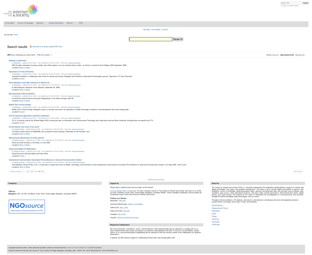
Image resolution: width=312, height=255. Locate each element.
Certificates (216, 224)
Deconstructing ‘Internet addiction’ (22, 94)
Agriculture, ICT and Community (21, 72)
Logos (214, 213)
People (214, 216)
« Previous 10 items (15, 171)
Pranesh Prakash (19, 129)
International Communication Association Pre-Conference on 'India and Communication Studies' (45, 160)
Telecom (70, 23)
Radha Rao (17, 63)
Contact (165, 29)
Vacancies (215, 219)
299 (42, 171)
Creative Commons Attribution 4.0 (77, 248)
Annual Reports (217, 205)
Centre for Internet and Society (128, 218)
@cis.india (122, 214)
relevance (275, 55)
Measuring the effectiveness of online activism (26, 138)
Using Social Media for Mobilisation (22, 149)
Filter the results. (43, 55)
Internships (216, 222)
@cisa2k (126, 211)
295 (28, 171)
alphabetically (300, 55)
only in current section (291, 6)
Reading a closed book (17, 60)
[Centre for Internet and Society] (21, 11)
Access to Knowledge (25, 23)
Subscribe (122, 201)
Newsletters (216, 211)
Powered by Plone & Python (156, 179)
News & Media (25, 68)
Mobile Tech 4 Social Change (20, 105)
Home (16, 35)
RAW (81, 23)
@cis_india (124, 207)
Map (116, 250)
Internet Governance (56, 23)
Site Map (146, 29)
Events (22, 79)
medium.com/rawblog (135, 204)
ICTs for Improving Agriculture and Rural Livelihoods (29, 116)
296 (32, 171)
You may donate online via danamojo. (123, 191)
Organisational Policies (220, 208)
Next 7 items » (298, 171)
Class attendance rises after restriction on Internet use (29, 82)
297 (36, 171)
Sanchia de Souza (19, 140)
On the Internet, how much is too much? (24, 127)
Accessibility (9, 23)
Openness (40, 23)
